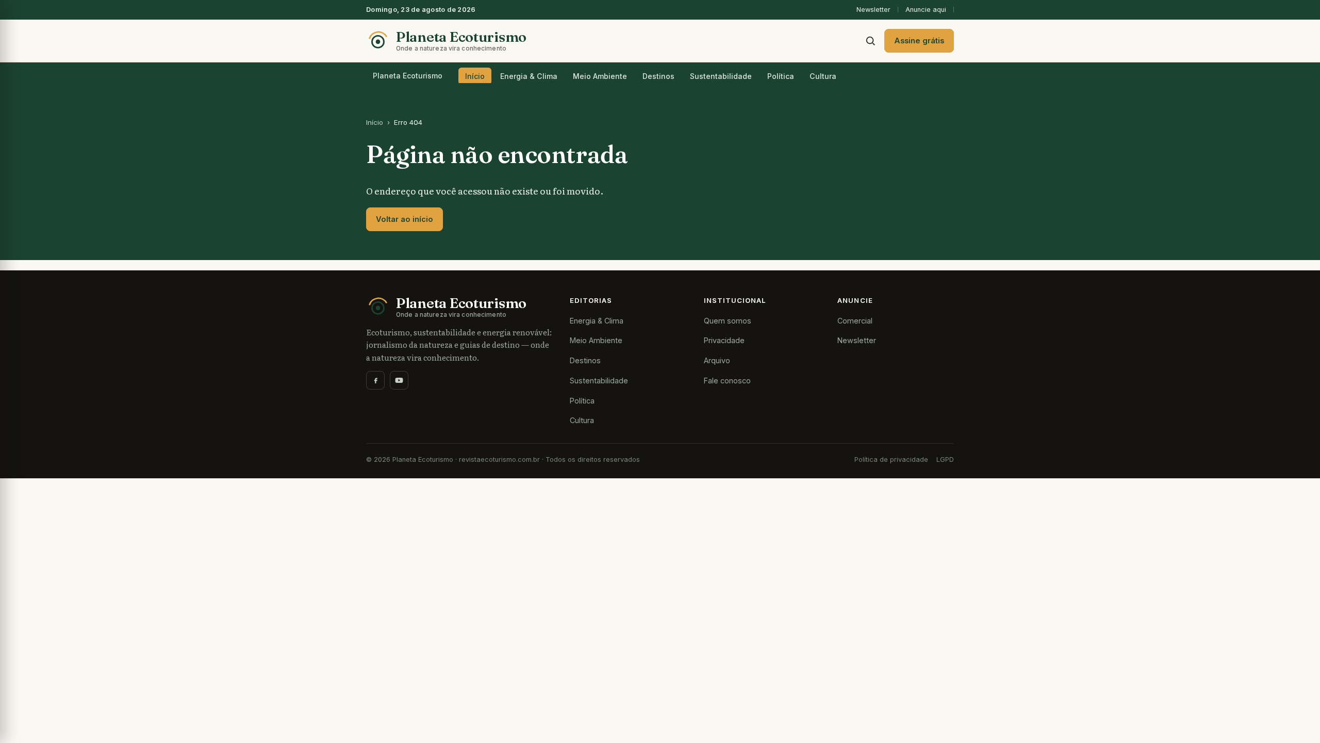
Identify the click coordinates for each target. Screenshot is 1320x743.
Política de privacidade (891, 459)
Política (780, 76)
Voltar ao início (404, 219)
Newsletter (873, 9)
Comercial (854, 320)
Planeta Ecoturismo (407, 75)
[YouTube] (399, 380)
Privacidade (724, 340)
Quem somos (727, 320)
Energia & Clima (528, 76)
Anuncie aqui (925, 9)
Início (475, 76)
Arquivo (717, 360)
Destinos (658, 76)
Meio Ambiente (600, 76)
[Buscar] (870, 41)
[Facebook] (375, 380)
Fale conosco (727, 380)
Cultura (823, 76)
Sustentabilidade (721, 76)
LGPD (945, 459)
